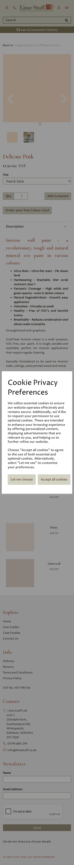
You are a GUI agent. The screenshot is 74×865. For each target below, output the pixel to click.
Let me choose (22, 479)
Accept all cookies (54, 479)
